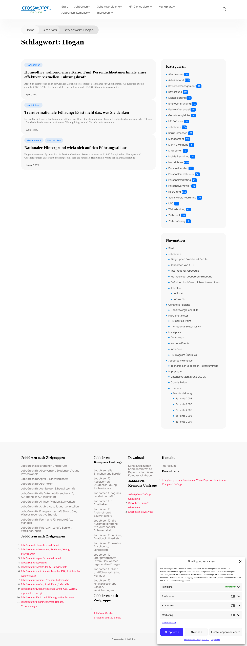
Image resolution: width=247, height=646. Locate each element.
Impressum (215, 639)
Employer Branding (179, 103)
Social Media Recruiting (182, 197)
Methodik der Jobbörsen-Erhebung (191, 276)
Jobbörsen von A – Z (182, 265)
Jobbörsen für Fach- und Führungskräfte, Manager (47, 521)
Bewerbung (175, 92)
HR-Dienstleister (139, 6)
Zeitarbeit (174, 215)
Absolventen (175, 74)
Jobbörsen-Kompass (74, 12)
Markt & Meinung (178, 144)
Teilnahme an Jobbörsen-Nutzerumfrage (194, 366)
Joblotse (176, 288)
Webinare (176, 349)
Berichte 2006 (183, 410)
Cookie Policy (179, 382)
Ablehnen (196, 632)
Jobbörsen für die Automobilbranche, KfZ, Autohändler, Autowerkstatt (47, 495)
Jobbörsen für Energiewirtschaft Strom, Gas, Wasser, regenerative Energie (49, 513)
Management (34, 140)
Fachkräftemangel (179, 109)
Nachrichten (33, 64)
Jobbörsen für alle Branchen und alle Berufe (107, 615)
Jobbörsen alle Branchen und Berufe (44, 465)
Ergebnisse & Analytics (140, 511)
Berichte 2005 (183, 416)
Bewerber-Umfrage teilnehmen (138, 505)
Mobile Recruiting (178, 156)
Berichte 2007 (183, 404)
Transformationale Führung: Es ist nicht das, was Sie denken (76, 112)
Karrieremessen (177, 133)
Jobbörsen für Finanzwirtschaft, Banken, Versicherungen (46, 529)
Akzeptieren (171, 632)
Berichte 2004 (183, 421)
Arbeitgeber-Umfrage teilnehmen (139, 496)
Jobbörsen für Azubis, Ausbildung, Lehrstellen (50, 506)
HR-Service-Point (181, 321)
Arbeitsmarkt (176, 80)
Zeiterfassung (176, 221)
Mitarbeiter (175, 150)
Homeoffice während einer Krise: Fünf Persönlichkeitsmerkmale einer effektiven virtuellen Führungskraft (85, 74)
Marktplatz (166, 6)
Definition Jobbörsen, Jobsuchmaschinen (195, 282)
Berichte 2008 (183, 398)
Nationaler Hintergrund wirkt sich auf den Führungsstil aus (75, 147)
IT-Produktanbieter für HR (186, 326)
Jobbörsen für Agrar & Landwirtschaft (44, 478)
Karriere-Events (180, 343)
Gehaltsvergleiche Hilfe (184, 310)
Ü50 (170, 203)
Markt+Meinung (182, 393)
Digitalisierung (177, 97)
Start (64, 6)
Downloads (177, 337)
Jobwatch (178, 299)
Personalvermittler (179, 186)
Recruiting (174, 191)
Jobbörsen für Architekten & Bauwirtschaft (48, 488)
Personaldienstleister (181, 174)
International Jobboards (185, 270)
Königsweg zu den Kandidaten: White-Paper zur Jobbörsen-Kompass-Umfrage (142, 470)
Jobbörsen (81, 6)
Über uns (176, 388)
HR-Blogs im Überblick (184, 355)
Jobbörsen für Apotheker (37, 483)
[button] (240, 561)
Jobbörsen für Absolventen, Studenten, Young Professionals (50, 472)
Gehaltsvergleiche (108, 6)
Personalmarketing (179, 180)
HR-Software (175, 121)
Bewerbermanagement (182, 86)
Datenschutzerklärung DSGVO (196, 639)
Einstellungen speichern (225, 632)
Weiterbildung (176, 209)
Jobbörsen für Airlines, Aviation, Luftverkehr (48, 501)
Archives (50, 30)
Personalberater (178, 168)
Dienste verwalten (169, 623)
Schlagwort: (79, 30)
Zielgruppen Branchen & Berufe (189, 259)
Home (30, 30)
